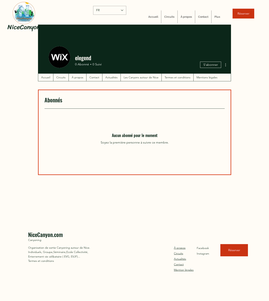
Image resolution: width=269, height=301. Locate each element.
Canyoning (34, 240)
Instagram (203, 253)
